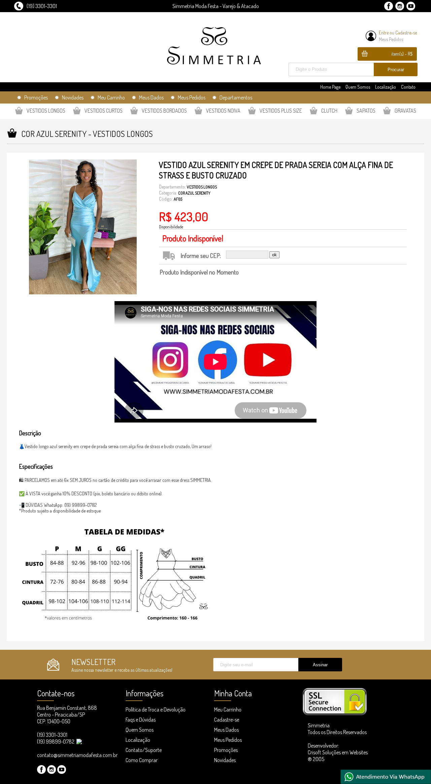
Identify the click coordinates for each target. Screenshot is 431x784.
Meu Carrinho (227, 709)
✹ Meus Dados (148, 97)
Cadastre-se (406, 32)
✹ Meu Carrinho (107, 97)
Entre (384, 32)
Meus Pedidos (391, 39)
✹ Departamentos (232, 97)
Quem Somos (357, 87)
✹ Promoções (32, 97)
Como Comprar (142, 760)
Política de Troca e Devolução (156, 709)
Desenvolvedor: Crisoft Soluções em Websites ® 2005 (338, 752)
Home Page (330, 87)
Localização (385, 87)
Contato (408, 87)
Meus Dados (226, 729)
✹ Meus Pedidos (187, 97)
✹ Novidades (69, 97)
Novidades (225, 760)
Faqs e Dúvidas (141, 719)
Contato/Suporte (144, 750)
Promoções (226, 750)
